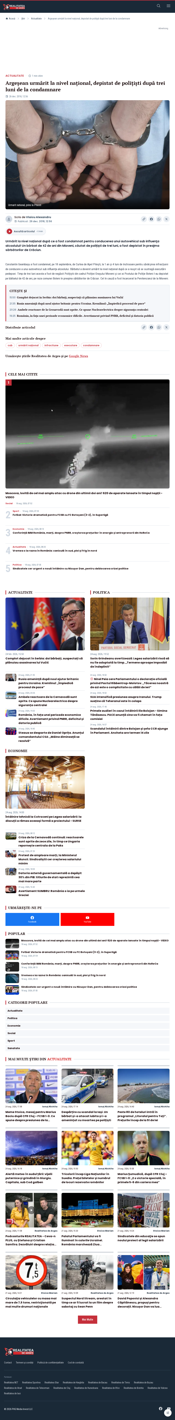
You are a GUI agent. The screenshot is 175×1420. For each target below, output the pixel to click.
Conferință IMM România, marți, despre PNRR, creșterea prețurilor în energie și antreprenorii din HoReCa (81, 533)
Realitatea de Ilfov (111, 1388)
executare (70, 345)
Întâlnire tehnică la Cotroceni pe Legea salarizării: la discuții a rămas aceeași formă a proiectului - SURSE (43, 819)
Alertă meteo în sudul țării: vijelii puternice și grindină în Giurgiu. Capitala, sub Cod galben (28, 1178)
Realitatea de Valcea (157, 1388)
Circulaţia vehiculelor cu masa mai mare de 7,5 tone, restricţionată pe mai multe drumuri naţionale (31, 1302)
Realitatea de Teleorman (37, 1388)
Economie (18, 529)
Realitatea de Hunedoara (86, 1388)
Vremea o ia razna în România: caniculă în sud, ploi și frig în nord (55, 550)
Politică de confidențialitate (50, 1362)
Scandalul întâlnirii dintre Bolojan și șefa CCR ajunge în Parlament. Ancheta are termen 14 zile (129, 731)
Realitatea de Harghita (73, 1382)
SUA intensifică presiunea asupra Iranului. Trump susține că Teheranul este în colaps (125, 699)
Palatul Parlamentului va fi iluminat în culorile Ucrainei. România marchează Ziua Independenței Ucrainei (82, 1242)
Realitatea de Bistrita (134, 1388)
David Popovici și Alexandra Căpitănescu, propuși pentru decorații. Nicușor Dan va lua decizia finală (138, 1304)
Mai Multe (87, 1319)
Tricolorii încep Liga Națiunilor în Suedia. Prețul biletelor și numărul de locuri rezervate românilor (86, 1178)
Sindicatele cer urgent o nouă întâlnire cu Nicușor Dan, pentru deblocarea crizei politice (71, 568)
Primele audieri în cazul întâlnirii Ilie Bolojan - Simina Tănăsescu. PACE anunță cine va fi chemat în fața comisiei (128, 715)
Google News (78, 356)
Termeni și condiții (24, 1362)
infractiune (51, 345)
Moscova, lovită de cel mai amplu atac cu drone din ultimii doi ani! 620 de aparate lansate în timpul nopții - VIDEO (95, 940)
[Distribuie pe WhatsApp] (159, 219)
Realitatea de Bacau (97, 1382)
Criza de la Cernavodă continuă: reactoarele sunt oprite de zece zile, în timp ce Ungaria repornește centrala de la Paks (51, 841)
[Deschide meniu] (168, 6)
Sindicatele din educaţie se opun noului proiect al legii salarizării (141, 1238)
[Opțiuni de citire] (168, 1413)
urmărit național (28, 345)
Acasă (12, 18)
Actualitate (36, 18)
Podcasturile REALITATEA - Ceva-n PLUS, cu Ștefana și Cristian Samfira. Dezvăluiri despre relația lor (30, 1242)
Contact (8, 1362)
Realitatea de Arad (13, 1388)
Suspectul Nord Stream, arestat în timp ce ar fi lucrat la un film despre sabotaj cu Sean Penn (87, 1302)
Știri (23, 18)
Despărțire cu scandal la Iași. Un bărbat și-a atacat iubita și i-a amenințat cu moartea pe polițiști (86, 1116)
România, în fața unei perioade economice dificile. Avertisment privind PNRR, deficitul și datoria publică (85, 316)
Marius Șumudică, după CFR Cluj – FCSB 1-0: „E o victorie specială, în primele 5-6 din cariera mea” (142, 1178)
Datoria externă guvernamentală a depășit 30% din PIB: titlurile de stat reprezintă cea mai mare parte (50, 877)
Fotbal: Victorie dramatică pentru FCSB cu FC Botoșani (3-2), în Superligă (60, 515)
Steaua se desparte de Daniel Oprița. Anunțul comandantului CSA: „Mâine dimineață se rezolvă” (51, 737)
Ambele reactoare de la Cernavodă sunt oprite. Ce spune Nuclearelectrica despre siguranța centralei (83, 309)
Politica (17, 564)
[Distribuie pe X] (166, 219)
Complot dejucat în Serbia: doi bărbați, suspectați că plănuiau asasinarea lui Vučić (70, 297)
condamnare (91, 345)
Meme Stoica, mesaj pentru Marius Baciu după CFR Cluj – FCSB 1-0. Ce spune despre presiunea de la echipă (30, 1118)
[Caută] (158, 6)
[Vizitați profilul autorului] (8, 219)
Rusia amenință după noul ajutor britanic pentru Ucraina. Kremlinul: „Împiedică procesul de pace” (81, 303)
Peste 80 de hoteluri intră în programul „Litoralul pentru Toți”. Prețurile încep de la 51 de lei (142, 1116)
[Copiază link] (144, 219)
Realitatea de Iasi (12, 1393)
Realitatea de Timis (120, 1382)
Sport (16, 511)
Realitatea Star (52, 1382)
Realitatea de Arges (46, 1230)
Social (9, 503)
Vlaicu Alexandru (38, 217)
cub (10, 345)
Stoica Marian (105, 1230)
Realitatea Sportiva (31, 1382)
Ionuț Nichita (49, 1106)
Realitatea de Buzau (143, 1382)
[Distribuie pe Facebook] (151, 219)
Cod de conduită (76, 1362)
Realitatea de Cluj (61, 1388)
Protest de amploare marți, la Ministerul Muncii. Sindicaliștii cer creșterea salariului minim (49, 859)
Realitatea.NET (11, 1382)
